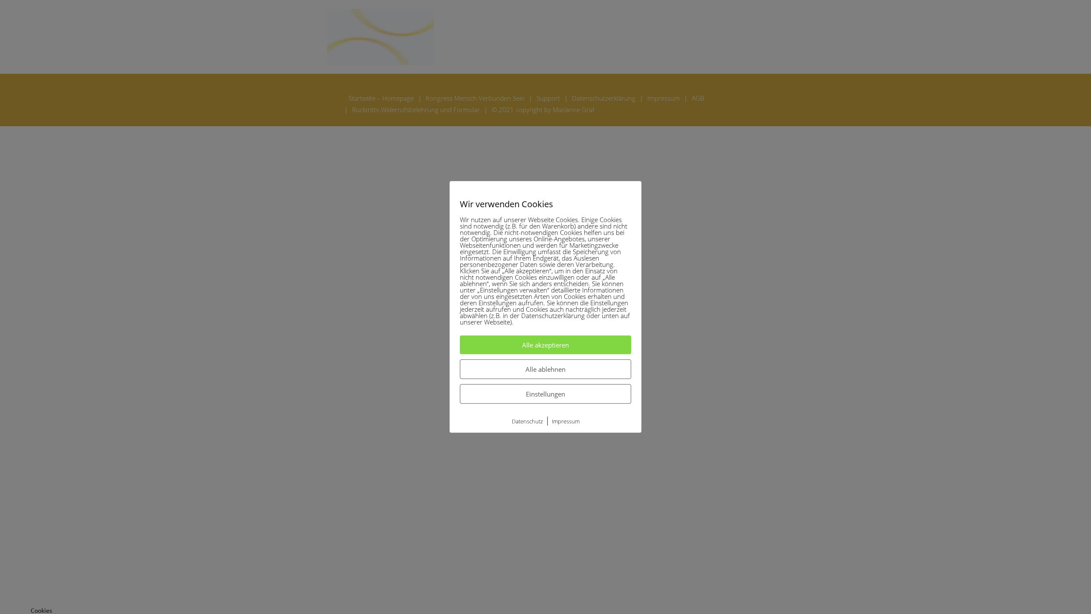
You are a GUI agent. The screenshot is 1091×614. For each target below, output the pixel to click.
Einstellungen (545, 394)
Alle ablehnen (545, 369)
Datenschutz (527, 421)
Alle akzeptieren (545, 345)
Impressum (566, 421)
